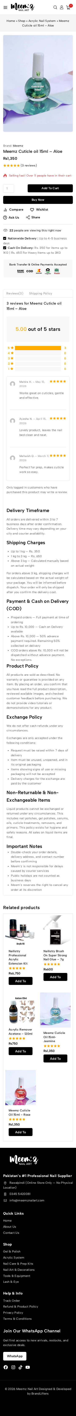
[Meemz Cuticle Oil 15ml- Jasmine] (55, 1010)
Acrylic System (13, 1257)
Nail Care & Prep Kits (18, 1264)
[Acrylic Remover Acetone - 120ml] (20, 1008)
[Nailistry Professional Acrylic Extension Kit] (20, 930)
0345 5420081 (20, 1194)
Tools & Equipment (16, 1276)
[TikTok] (20, 1367)
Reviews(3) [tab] (14, 293)
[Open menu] (5, 7)
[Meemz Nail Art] (22, 7)
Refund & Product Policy (20, 1306)
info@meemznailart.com (27, 1200)
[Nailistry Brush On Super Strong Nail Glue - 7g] (55, 930)
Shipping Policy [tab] (40, 293)
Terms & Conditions (17, 1319)
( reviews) (29, 165)
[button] (21, 981)
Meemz (18, 146)
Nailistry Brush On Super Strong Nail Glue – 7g (55, 955)
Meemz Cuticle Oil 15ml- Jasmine (54, 1037)
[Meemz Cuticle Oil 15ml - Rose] (20, 1087)
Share (35, 217)
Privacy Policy (13, 1312)
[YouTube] (27, 1367)
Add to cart (50, 188)
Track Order (11, 1301)
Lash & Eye (11, 1282)
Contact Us (11, 1233)
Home (11, 21)
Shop (21, 21)
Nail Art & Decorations (19, 1270)
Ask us (14, 217)
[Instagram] (13, 1367)
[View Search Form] (55, 7)
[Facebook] (5, 1367)
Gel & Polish (12, 1251)
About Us (9, 1227)
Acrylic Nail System (42, 21)
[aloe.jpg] (38, 83)
